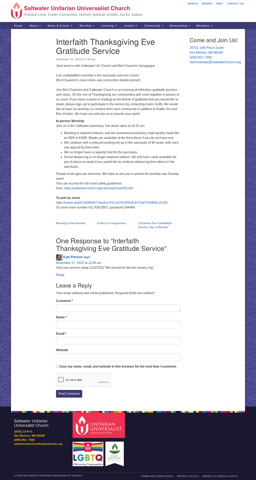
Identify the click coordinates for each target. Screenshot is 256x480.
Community (152, 25)
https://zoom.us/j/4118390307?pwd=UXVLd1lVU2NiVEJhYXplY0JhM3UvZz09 (111, 202)
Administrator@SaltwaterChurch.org (215, 62)
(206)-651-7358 (201, 57)
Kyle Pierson (73, 257)
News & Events (58, 25)
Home (18, 25)
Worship (85, 25)
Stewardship (178, 25)
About (33, 25)
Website (62, 350)
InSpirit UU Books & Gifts (220, 476)
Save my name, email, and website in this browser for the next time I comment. (118, 366)
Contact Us (235, 3)
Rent (219, 3)
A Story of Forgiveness (111, 223)
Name (61, 317)
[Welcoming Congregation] (89, 451)
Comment (64, 301)
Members (203, 25)
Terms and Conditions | (157, 476)
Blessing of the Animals (70, 223)
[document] (128, 218)
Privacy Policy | (188, 476)
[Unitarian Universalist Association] (99, 425)
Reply (60, 275)
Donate (207, 3)
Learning (107, 25)
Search (193, 3)
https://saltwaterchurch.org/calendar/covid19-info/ (98, 188)
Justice (129, 25)
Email (61, 333)
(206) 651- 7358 (24, 439)
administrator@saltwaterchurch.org (38, 443)
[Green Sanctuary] (115, 451)
